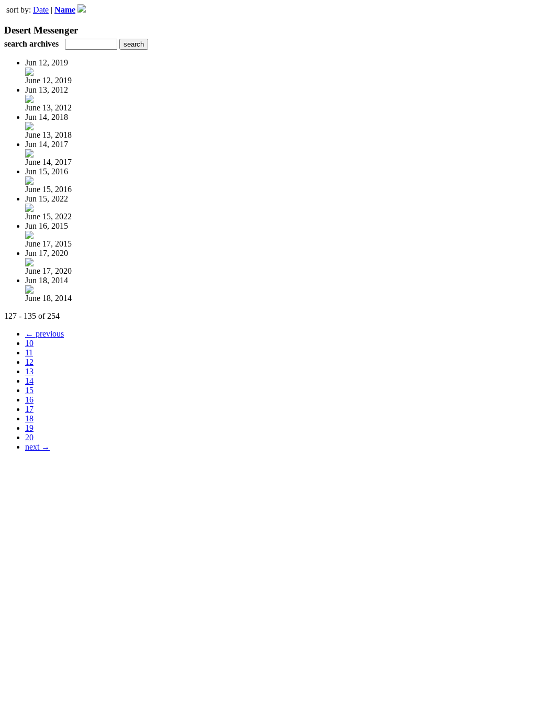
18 (29, 418)
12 (29, 362)
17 (29, 409)
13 (29, 371)
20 (29, 437)
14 (29, 380)
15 (29, 390)
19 (29, 427)
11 (29, 352)
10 (29, 343)
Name (64, 9)
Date (41, 9)
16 (29, 399)
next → (37, 446)
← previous (44, 333)
